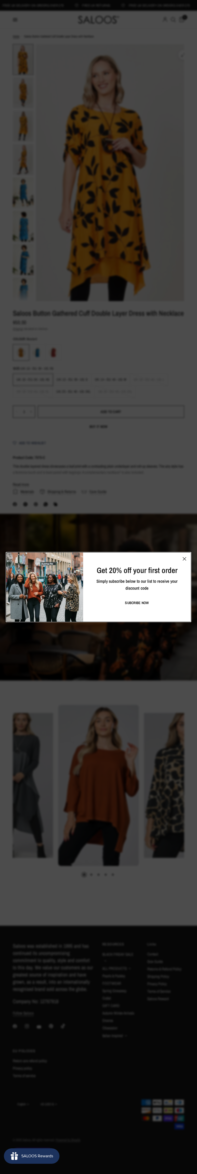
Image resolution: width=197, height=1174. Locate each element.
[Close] (184, 559)
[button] (137, 603)
